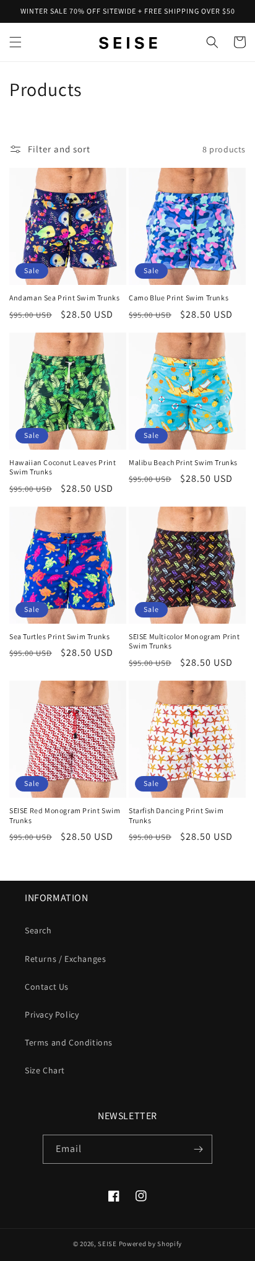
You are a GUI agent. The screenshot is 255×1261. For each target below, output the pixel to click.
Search (38, 930)
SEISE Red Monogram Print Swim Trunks (64, 815)
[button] (15, 42)
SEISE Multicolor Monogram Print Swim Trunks (184, 641)
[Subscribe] (198, 1149)
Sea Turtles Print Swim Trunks (59, 636)
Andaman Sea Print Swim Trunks (64, 297)
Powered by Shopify (151, 1243)
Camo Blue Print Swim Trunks (178, 297)
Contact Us (47, 986)
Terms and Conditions (69, 1042)
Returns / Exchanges (65, 958)
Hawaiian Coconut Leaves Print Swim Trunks (62, 467)
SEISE (107, 1243)
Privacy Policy (52, 1014)
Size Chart (45, 1070)
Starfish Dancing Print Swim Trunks (176, 815)
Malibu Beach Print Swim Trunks (183, 462)
